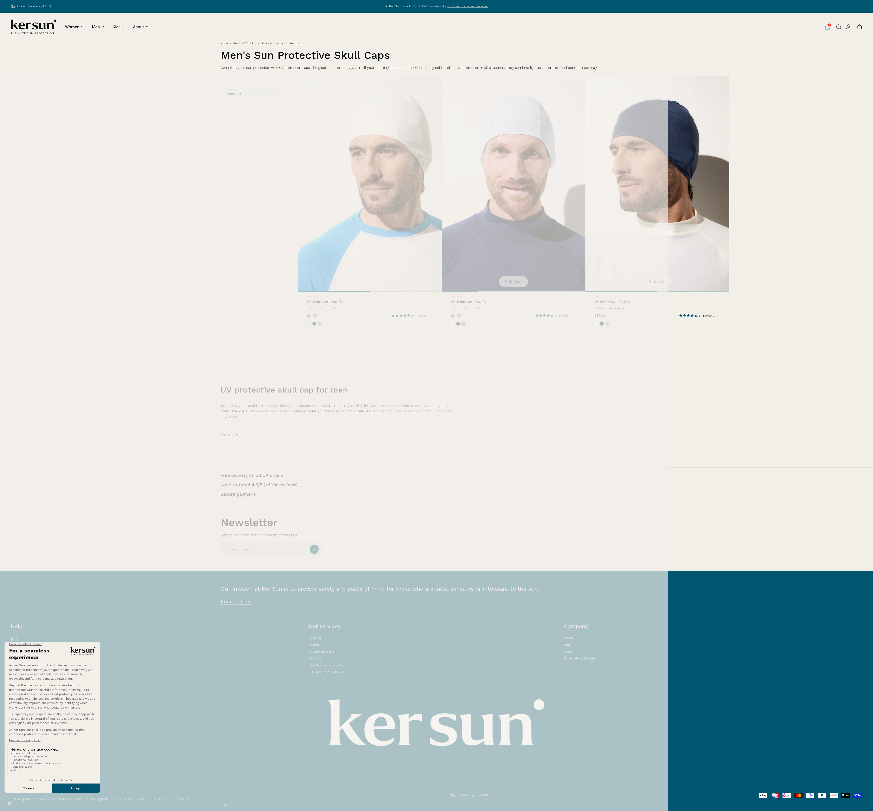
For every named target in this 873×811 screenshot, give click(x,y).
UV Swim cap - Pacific (324, 301)
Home (224, 43)
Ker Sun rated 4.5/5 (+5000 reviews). (260, 485)
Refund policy (21, 799)
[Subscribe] (314, 549)
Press (568, 651)
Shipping (315, 638)
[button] (401, 315)
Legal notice (146, 799)
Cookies (224, 805)
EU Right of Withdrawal (326, 672)
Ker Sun (312, 296)
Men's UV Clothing (244, 43)
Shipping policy (98, 799)
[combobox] (34, 6)
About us (571, 638)
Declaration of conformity (584, 658)
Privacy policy (45, 799)
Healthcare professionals (328, 665)
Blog (567, 645)
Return (314, 645)
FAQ (14, 639)
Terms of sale (124, 799)
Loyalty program (321, 651)
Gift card (315, 658)
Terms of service (71, 799)
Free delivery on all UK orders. (253, 475)
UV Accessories (270, 43)
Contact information (175, 799)
